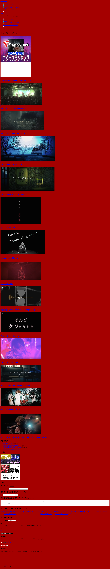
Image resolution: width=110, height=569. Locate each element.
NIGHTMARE (81, 511)
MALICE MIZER (66, 511)
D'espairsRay (18, 511)
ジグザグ (38, 514)
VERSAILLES (105, 511)
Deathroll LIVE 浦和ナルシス (9, 446)
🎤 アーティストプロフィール (10, 10)
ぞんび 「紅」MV (7, 284)
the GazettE (100, 511)
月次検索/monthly (4, 520)
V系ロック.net (4, 13)
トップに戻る (4, 565)
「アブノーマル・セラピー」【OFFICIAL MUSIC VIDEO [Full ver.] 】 (25, 437)
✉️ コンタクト (6, 11)
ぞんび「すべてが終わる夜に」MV (13, 133)
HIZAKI (36, 511)
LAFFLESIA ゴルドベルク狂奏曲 (10, 445)
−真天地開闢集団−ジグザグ (27, 514)
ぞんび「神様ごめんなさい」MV (12, 164)
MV (76, 511)
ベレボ (53, 514)
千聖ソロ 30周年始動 (7, 443)
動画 (69, 514)
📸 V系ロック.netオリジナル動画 (11, 7)
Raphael (94, 511)
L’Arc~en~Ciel (60, 511)
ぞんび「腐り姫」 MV (8, 228)
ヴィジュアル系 (61, 514)
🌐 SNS (5, 5)
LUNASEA (55, 511)
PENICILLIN (86, 511)
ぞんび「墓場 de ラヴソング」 (11, 409)
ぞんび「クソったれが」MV (10, 336)
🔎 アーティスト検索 (8, 4)
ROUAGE (97, 511)
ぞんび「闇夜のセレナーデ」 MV (12, 194)
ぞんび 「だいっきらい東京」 (11, 362)
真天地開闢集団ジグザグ (86, 514)
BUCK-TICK (12, 511)
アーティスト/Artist (5, 488)
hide (34, 511)
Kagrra (41, 511)
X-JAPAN (18, 514)
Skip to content (4, 1)
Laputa (43, 511)
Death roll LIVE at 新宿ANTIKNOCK (11, 449)
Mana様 (70, 511)
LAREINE (47, 511)
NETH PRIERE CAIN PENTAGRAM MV (12, 447)
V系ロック (11, 514)
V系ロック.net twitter (5, 530)
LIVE (51, 511)
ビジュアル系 (46, 514)
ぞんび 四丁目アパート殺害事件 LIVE (14, 108)
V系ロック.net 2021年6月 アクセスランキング (16, 80)
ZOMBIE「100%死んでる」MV (12, 258)
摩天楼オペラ (79, 514)
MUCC (73, 511)
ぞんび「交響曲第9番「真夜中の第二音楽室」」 (17, 385)
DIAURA (23, 511)
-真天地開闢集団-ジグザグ (5, 511)
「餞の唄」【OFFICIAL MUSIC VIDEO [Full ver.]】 (18, 310)
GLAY (31, 511)
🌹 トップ (5, 3)
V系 (5, 514)
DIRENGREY (27, 511)
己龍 (72, 514)
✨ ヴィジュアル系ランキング (10, 8)
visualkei (2, 514)
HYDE (38, 511)
